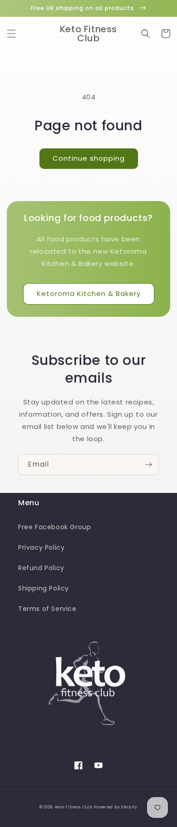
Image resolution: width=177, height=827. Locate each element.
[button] (11, 34)
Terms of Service (47, 608)
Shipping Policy (43, 588)
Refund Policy (41, 567)
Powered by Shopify (116, 807)
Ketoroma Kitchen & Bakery (89, 293)
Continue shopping (89, 158)
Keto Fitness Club (74, 807)
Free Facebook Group (54, 527)
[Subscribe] (148, 464)
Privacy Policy (41, 547)
